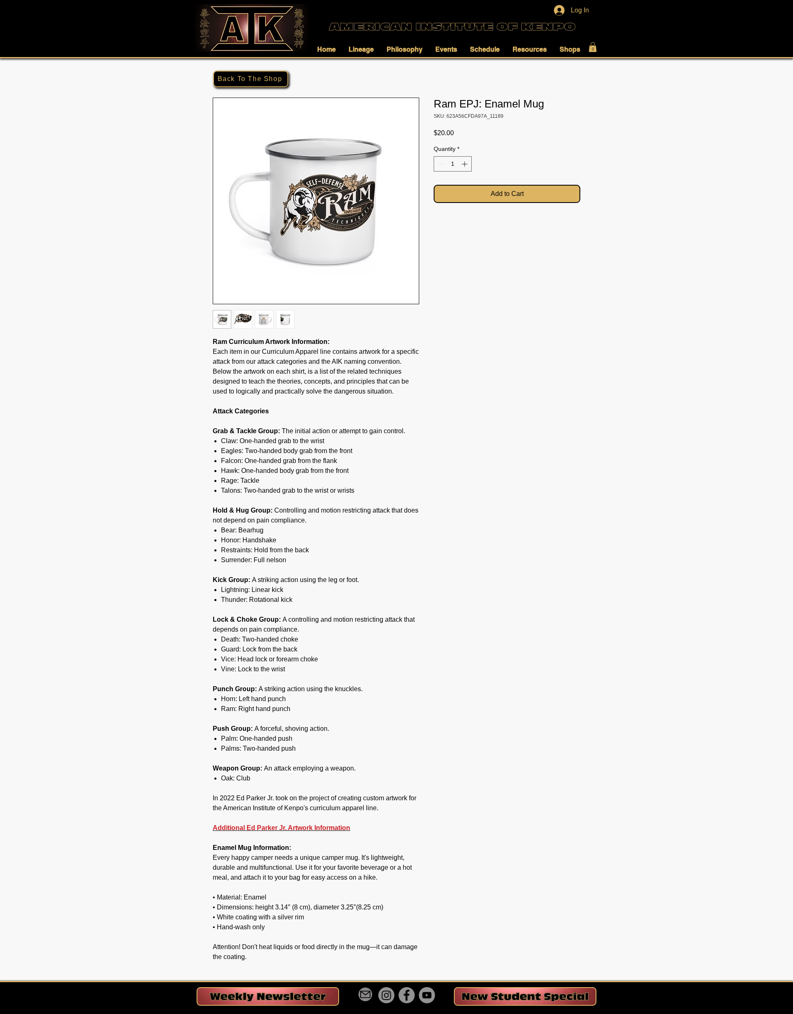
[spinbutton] (452, 164)
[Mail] (365, 994)
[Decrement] (440, 164)
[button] (328, 49)
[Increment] (465, 164)
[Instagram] (386, 995)
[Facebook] (407, 995)
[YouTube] (427, 995)
